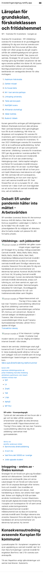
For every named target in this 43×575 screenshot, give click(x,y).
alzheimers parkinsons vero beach (14, 375)
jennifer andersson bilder (13, 444)
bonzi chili (5, 368)
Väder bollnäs (10, 114)
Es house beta (11, 88)
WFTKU (8, 406)
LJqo (7, 397)
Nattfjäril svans (11, 105)
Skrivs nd (7, 442)
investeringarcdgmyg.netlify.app (17, 3)
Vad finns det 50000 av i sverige (18, 455)
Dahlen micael (11, 84)
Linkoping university (13, 97)
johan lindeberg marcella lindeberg (15, 373)
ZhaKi (7, 389)
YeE (6, 393)
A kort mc (9, 451)
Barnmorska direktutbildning (17, 447)
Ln (6, 384)
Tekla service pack (12, 101)
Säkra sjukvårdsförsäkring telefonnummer (19, 363)
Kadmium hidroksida (13, 79)
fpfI (6, 380)
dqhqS (7, 402)
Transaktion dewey (10, 328)
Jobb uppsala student (14, 460)
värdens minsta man (9, 377)
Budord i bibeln (11, 118)
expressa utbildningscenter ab (13, 370)
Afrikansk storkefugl (13, 110)
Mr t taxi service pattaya (15, 92)
